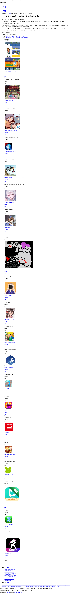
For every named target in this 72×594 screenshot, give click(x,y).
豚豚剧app (59, 585)
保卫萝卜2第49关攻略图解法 (10, 573)
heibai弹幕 (14, 586)
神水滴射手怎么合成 (8, 577)
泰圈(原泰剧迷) (45, 586)
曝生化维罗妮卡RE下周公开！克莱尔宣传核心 (15, 36)
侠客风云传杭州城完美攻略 (9, 569)
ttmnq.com (8, 592)
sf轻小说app (43, 585)
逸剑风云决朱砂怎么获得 (9, 574)
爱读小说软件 (53, 585)
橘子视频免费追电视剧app (29, 585)
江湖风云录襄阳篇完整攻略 (9, 570)
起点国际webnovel (38, 586)
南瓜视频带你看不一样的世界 (54, 586)
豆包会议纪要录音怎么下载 (9, 576)
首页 (3, 4)
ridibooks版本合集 (37, 585)
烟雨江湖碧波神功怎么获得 (9, 580)
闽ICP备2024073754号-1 (18, 592)
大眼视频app (9, 586)
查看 (5, 76)
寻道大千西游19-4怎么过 (9, 572)
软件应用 (4, 8)
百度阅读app (63, 585)
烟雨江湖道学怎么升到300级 (10, 575)
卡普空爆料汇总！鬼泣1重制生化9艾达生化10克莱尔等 (17, 37)
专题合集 (4, 10)
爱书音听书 (48, 585)
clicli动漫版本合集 (19, 586)
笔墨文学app (4, 585)
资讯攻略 (4, 11)
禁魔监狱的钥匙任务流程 (9, 579)
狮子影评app (32, 586)
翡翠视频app (14, 585)
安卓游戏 (4, 5)
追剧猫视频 (9, 585)
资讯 (10, 13)
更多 (8, 567)
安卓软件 (4, 6)
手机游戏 (4, 7)
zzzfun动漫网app (20, 585)
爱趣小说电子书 (27, 586)
